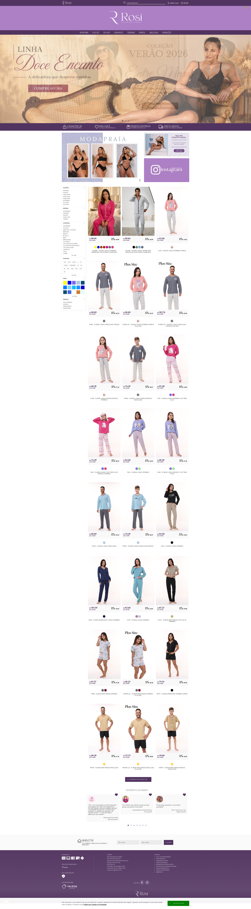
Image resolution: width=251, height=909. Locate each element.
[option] (125, 79)
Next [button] (187, 808)
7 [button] (146, 825)
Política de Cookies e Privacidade (95, 904)
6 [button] (143, 825)
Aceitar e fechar (178, 903)
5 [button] (140, 825)
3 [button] (128, 121)
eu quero (168, 842)
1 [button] (123, 121)
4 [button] (137, 825)
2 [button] (125, 121)
